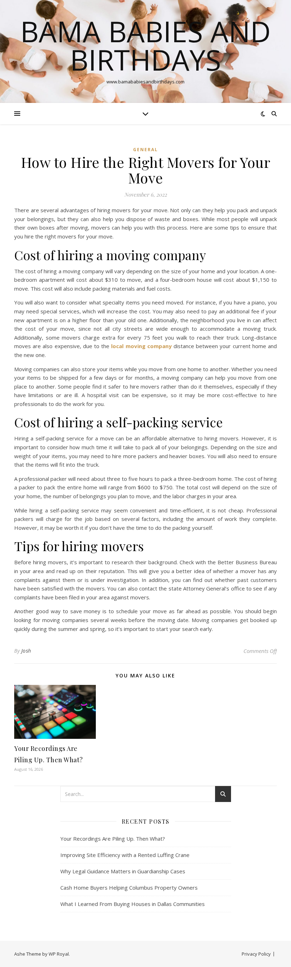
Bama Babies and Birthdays (145, 45)
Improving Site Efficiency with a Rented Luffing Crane (125, 854)
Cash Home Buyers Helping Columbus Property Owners (129, 887)
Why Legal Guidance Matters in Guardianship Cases (122, 871)
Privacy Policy (256, 954)
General (145, 150)
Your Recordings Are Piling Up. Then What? (112, 838)
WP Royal (59, 954)
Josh (26, 650)
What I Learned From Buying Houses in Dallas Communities (132, 903)
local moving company (141, 346)
